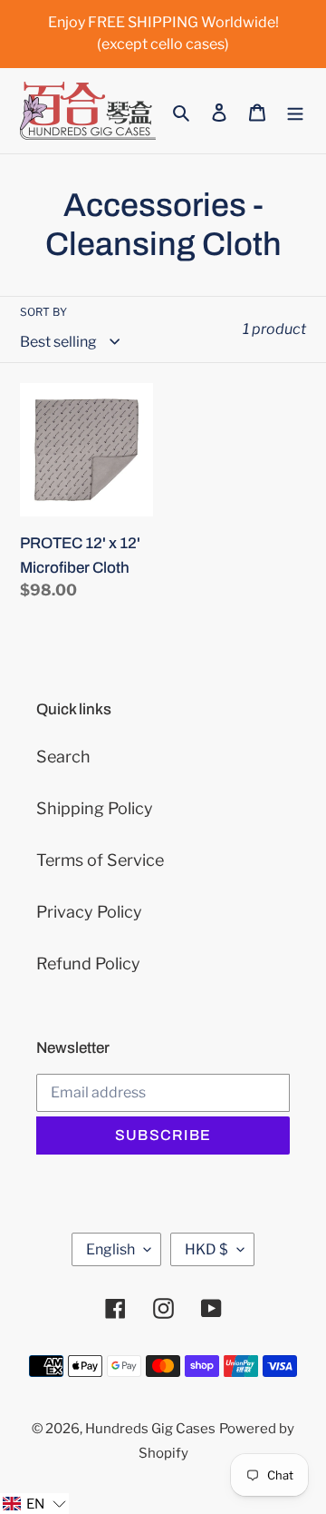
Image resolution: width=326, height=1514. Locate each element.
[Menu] (295, 111)
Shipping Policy (94, 808)
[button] (34, 1503)
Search (63, 756)
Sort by (43, 312)
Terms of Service (100, 860)
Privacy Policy (89, 911)
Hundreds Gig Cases (150, 1429)
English (110, 1249)
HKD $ (206, 1249)
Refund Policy (88, 963)
